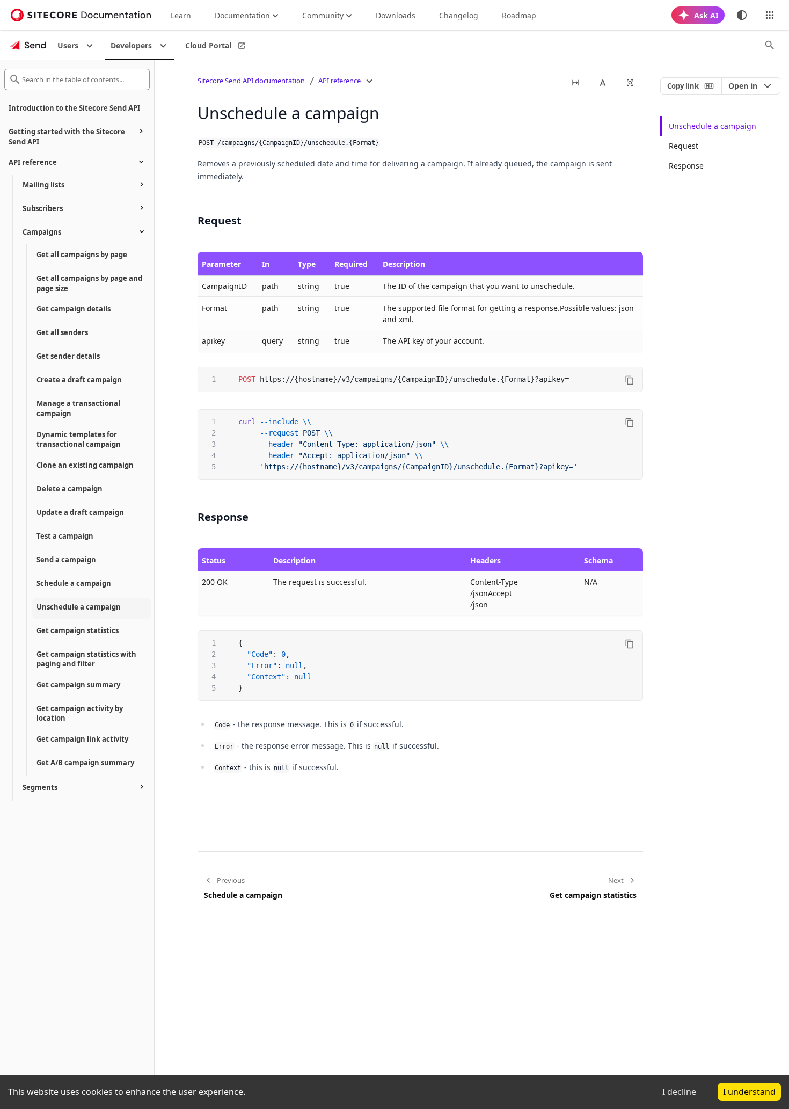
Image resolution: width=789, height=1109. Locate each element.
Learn (181, 15)
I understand (749, 1092)
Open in (742, 86)
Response (686, 166)
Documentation (242, 15)
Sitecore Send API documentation (251, 80)
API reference (339, 80)
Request (683, 146)
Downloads (395, 15)
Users (67, 45)
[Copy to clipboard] (629, 380)
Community (323, 15)
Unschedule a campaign (712, 126)
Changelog (458, 15)
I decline (679, 1092)
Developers (131, 45)
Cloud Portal (208, 45)
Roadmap (519, 15)
